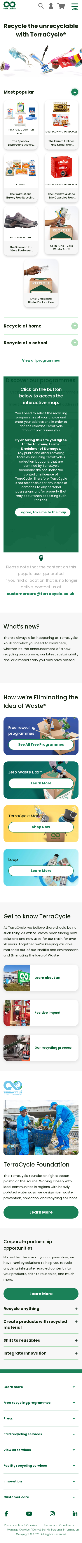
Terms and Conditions (59, 1525)
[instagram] (52, 1514)
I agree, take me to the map (42, 512)
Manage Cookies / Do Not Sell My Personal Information (43, 1529)
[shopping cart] (61, 6)
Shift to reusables (21, 1340)
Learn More (41, 783)
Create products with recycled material (35, 1324)
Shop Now (41, 826)
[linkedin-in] (75, 1514)
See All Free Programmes (41, 744)
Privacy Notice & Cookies (20, 1525)
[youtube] (29, 1514)
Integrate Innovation (25, 1353)
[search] (41, 6)
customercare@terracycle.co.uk (41, 593)
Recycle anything (21, 1308)
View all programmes (41, 360)
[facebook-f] (6, 1514)
